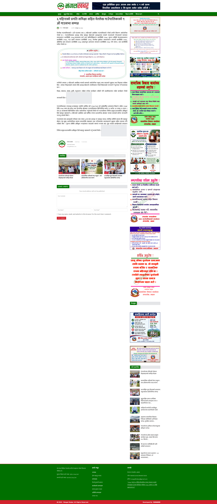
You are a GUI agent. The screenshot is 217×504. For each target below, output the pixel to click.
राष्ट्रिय (78, 14)
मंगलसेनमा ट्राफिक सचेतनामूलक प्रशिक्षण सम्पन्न (150, 427)
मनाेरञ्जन (110, 14)
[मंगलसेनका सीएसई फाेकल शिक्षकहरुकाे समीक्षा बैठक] (69, 166)
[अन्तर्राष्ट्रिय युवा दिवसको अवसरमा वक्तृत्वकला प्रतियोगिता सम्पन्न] (115, 166)
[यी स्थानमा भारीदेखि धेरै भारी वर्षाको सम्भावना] (135, 446)
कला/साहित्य (119, 14)
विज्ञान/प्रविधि (129, 14)
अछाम (60, 173)
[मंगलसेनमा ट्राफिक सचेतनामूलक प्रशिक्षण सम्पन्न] (135, 428)
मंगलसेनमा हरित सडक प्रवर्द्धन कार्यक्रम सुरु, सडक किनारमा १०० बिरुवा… (149, 437)
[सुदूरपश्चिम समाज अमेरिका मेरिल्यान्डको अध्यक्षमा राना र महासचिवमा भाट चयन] (135, 401)
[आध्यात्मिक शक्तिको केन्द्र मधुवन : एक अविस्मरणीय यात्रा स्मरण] (92, 166)
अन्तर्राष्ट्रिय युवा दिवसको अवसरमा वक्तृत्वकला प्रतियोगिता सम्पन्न (150, 390)
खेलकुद (104, 14)
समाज (91, 14)
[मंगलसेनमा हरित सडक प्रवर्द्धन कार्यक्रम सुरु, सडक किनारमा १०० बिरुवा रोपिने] (135, 437)
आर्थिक (97, 14)
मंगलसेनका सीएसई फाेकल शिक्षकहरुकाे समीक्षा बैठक (149, 372)
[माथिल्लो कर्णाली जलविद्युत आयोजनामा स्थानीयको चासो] (135, 410)
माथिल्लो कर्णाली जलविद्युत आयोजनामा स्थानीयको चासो (149, 408)
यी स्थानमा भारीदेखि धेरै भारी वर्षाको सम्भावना (149, 445)
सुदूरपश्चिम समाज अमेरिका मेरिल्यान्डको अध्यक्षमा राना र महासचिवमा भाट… (149, 400)
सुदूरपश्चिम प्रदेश (68, 14)
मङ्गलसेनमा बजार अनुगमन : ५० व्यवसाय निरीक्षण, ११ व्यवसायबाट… (150, 455)
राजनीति (84, 14)
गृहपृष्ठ (59, 14)
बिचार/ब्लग (139, 14)
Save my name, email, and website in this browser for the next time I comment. (84, 214)
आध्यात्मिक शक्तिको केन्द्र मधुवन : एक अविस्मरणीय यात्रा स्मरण (150, 381)
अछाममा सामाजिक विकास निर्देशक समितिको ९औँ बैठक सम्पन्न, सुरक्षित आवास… (149, 419)
